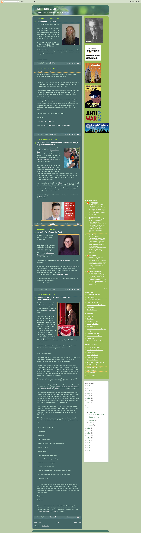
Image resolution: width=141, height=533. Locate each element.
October (91, 420)
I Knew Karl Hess (44, 71)
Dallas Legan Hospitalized (47, 21)
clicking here (42, 197)
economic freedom (73, 387)
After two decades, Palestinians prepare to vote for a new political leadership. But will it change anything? (97, 239)
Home (57, 522)
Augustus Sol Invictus (50, 167)
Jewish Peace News (93, 365)
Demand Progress (92, 357)
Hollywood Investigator (93, 300)
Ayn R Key (92, 255)
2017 (89, 405)
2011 (89, 435)
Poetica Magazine (62, 274)
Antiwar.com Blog (94, 217)
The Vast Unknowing (62, 260)
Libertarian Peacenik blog (94, 336)
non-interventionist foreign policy (50, 388)
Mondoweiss (93, 235)
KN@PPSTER (93, 203)
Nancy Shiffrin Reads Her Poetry (50, 232)
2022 (89, 393)
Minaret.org (90, 338)
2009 (89, 440)
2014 (89, 428)
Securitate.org (91, 307)
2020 (89, 398)
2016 (89, 408)
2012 (89, 433)
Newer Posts (37, 522)
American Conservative (94, 347)
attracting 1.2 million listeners (45, 159)
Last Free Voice (91, 370)
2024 (89, 390)
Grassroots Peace (92, 360)
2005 (89, 450)
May (90, 422)
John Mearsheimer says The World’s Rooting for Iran (97, 219)
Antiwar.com (90, 316)
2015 (89, 410)
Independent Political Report (95, 362)
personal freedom (61, 387)
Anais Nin (72, 266)
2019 (89, 400)
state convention (50, 310)
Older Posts (77, 522)
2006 (89, 448)
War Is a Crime (91, 375)
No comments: (71, 63)
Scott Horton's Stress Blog (95, 341)
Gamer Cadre (91, 297)
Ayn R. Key (90, 319)
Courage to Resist (92, 355)
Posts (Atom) (46, 526)
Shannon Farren (63, 183)
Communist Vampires (93, 294)
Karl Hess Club (46, 8)
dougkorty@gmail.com (47, 121)
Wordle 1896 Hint (94, 204)
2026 (89, 386)
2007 (89, 445)
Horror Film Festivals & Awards (96, 305)
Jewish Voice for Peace (94, 367)
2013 (89, 430)
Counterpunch (91, 352)
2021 (89, 395)
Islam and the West (94, 257)
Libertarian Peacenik (95, 271)
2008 (89, 443)
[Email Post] (77, 63)
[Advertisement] (93, 166)
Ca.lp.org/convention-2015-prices (46, 511)
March (91, 425)
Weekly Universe (92, 310)
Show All (105, 288)
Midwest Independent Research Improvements (56, 125)
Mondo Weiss (91, 372)
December (92, 412)
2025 (89, 388)
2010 (89, 438)
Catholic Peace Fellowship (95, 350)
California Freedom (92, 321)
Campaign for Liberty (93, 324)
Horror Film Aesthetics (93, 302)
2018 (89, 403)
